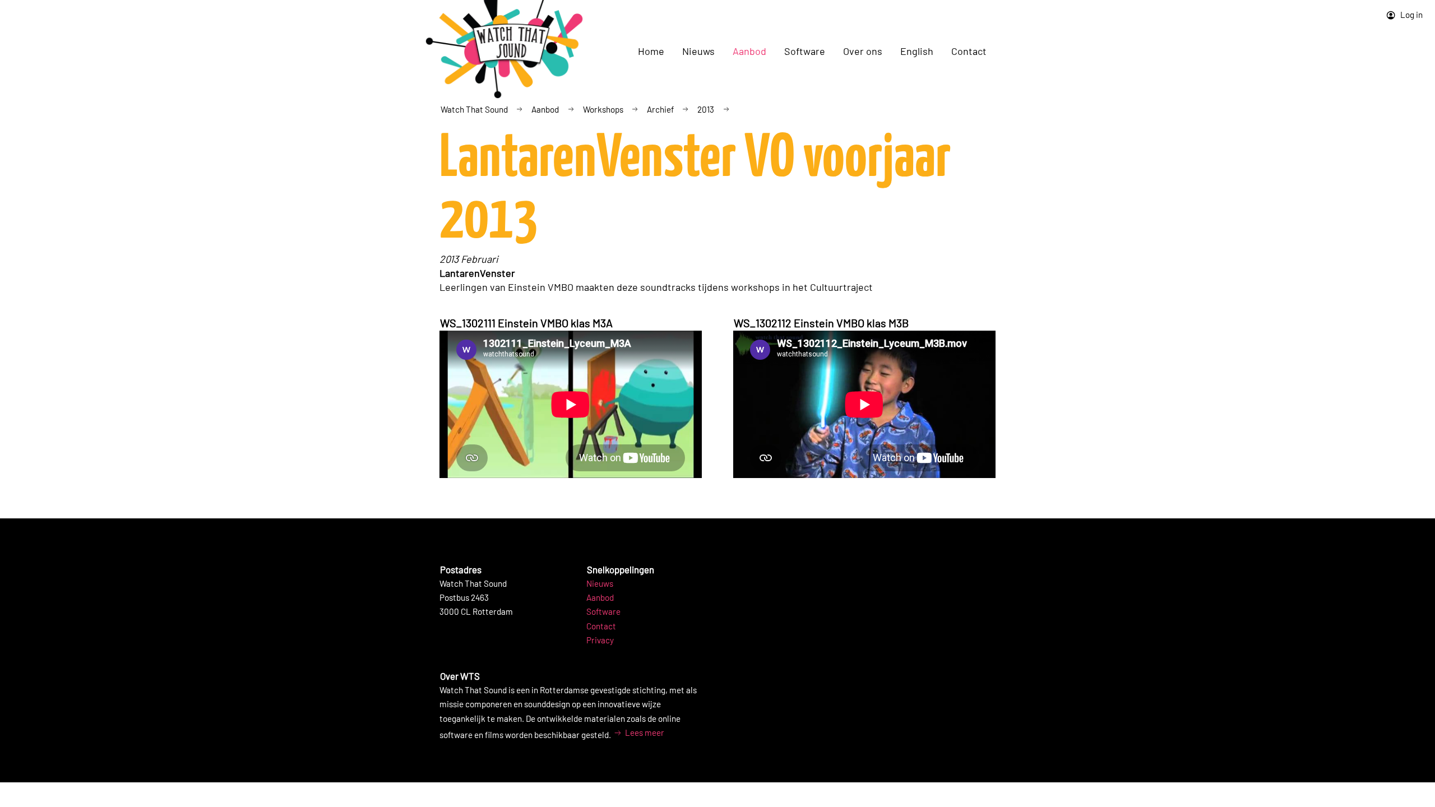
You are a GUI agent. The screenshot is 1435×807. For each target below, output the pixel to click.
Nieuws (599, 583)
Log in (1411, 15)
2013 (705, 109)
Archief (660, 109)
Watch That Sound (474, 109)
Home (651, 51)
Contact (969, 51)
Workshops (603, 109)
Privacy (600, 640)
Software (603, 611)
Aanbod (545, 109)
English (916, 51)
